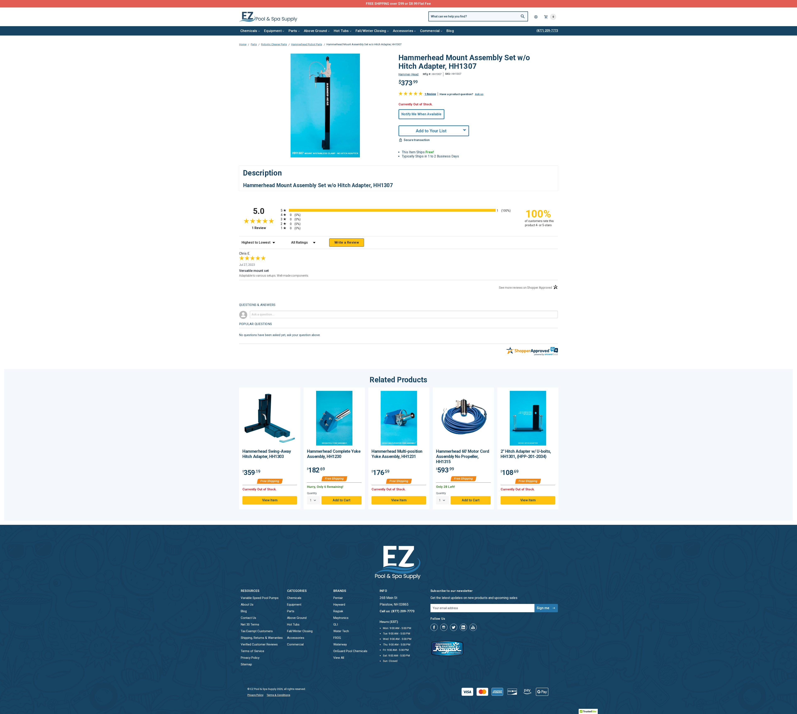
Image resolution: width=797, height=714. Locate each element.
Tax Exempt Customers (257, 631)
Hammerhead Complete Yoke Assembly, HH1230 (333, 454)
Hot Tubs (341, 31)
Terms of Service (252, 651)
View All (338, 658)
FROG (337, 638)
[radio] (398, 210)
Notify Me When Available (421, 114)
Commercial (430, 31)
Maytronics (340, 618)
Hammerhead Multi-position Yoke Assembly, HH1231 (397, 454)
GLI (335, 624)
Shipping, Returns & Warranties (262, 638)
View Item (269, 500)
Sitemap (246, 664)
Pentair (338, 598)
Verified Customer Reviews (259, 644)
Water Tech (341, 631)
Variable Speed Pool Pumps (260, 598)
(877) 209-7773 (413, 4)
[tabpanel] (269, 448)
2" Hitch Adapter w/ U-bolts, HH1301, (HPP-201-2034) (526, 454)
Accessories (403, 31)
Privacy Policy (250, 658)
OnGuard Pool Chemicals (350, 651)
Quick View (270, 419)
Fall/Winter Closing (371, 31)
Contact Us (248, 618)
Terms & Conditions (278, 695)
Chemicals (248, 31)
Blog (450, 31)
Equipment (273, 31)
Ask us (479, 94)
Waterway (340, 644)
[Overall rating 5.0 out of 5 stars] (410, 94)
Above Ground (315, 31)
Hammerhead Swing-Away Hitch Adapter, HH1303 (266, 454)
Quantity (312, 493)
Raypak (338, 611)
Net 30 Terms (250, 624)
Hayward (339, 604)
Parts (292, 31)
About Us (247, 604)
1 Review (430, 94)
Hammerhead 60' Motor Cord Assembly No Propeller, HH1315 (462, 456)
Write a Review (346, 242)
